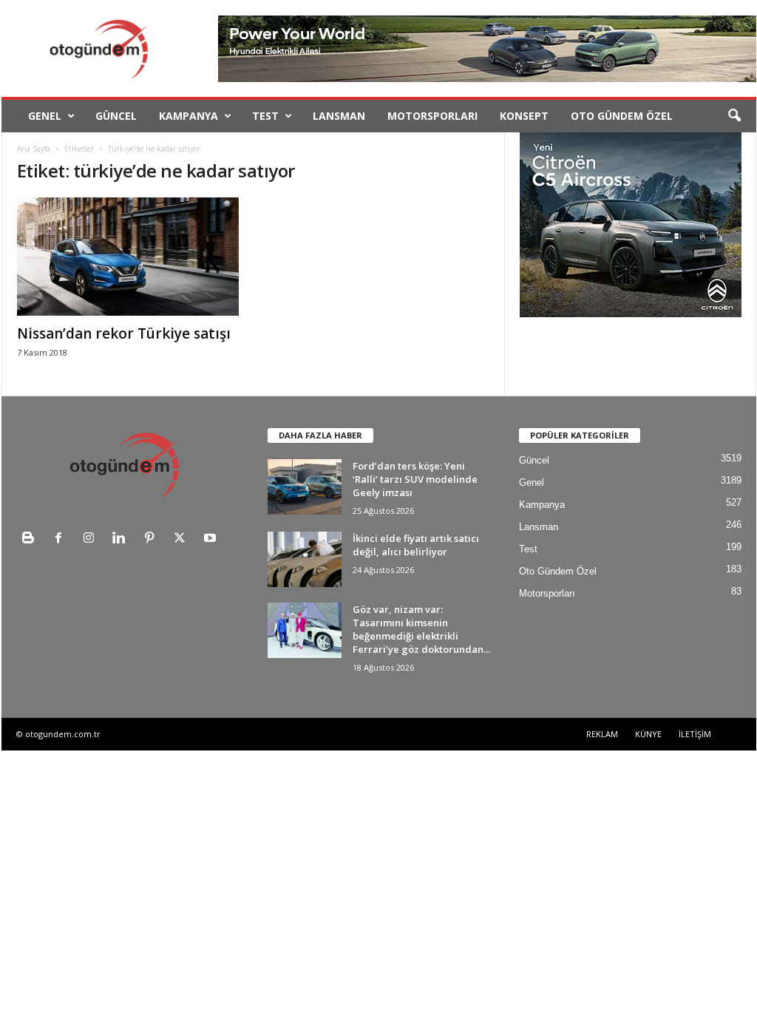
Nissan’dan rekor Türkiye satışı (124, 333)
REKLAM (602, 733)
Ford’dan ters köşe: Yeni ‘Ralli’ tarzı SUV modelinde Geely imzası (415, 479)
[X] (183, 539)
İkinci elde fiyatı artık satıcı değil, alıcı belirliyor (416, 545)
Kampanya (188, 116)
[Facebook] (62, 539)
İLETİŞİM (695, 733)
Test (265, 116)
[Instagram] (92, 539)
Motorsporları (432, 116)
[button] (734, 116)
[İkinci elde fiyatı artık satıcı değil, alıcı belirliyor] (305, 559)
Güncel (116, 116)
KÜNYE (648, 733)
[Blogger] (31, 539)
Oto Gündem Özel (622, 116)
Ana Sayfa (33, 148)
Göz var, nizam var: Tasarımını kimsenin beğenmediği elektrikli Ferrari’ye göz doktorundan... (421, 629)
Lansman (339, 116)
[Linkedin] (122, 539)
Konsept (524, 116)
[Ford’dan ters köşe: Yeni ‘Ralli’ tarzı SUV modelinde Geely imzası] (305, 487)
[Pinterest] (153, 539)
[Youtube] (211, 539)
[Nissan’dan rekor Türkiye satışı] (128, 256)
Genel (44, 116)
